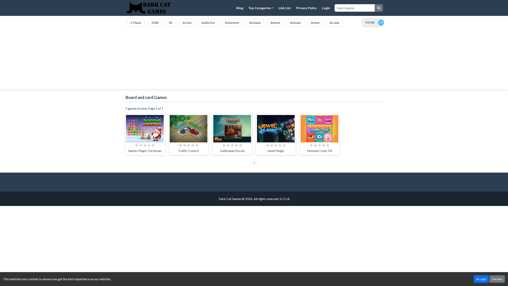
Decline (497, 279)
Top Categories (259, 8)
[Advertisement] (254, 58)
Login (326, 8)
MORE (370, 22)
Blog (239, 8)
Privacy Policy (306, 8)
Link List (285, 8)
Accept (481, 279)
